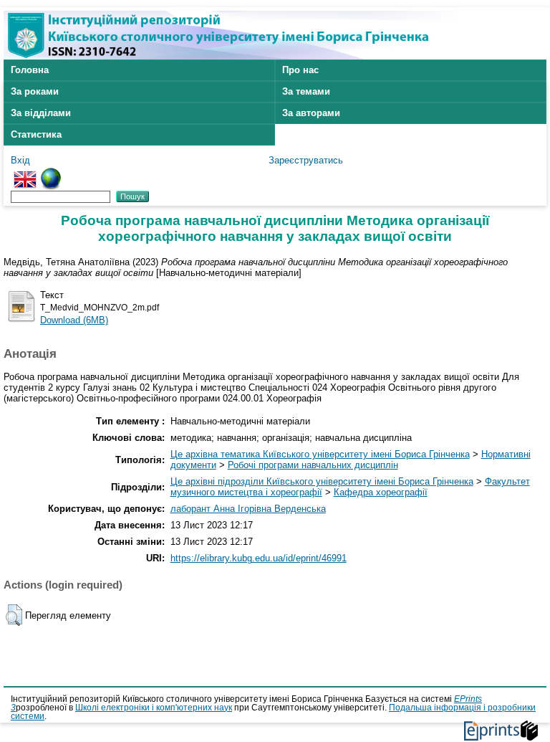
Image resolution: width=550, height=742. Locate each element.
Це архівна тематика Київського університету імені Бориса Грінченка (320, 454)
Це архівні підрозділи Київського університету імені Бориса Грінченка (321, 481)
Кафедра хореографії (381, 492)
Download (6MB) (74, 320)
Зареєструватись (306, 160)
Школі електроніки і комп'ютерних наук (153, 707)
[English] (25, 173)
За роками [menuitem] (35, 91)
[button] (14, 615)
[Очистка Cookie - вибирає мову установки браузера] (50, 173)
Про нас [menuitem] (300, 70)
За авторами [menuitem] (311, 113)
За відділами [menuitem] (41, 113)
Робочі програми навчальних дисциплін (313, 465)
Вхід (20, 160)
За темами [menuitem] (306, 91)
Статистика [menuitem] (36, 134)
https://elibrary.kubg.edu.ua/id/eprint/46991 (258, 558)
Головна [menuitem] (30, 70)
